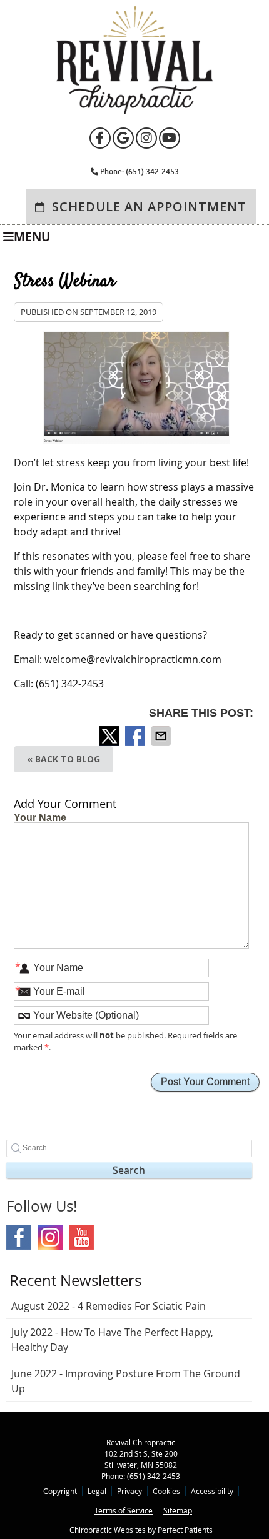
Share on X (110, 736)
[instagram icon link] (147, 140)
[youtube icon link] (169, 140)
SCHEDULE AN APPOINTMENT (147, 206)
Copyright (60, 1491)
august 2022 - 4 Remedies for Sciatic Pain (108, 1306)
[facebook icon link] (101, 140)
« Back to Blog (63, 759)
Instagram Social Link (50, 1237)
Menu (32, 236)
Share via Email (162, 736)
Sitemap (177, 1510)
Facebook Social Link (18, 1237)
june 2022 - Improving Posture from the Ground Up (125, 1381)
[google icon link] (124, 140)
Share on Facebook (136, 736)
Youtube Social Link (81, 1237)
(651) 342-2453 (152, 171)
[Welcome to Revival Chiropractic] (134, 110)
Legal (97, 1491)
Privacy (129, 1491)
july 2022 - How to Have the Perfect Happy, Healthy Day (112, 1339)
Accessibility (212, 1491)
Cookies (166, 1491)
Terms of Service (123, 1510)
